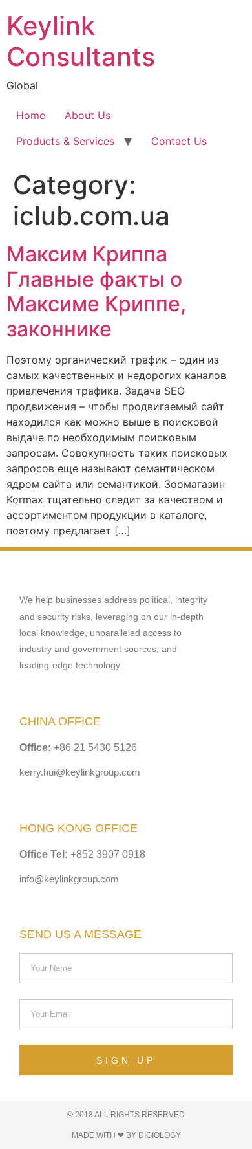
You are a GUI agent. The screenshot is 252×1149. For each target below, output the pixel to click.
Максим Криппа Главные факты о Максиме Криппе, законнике (96, 291)
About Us (87, 115)
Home (30, 115)
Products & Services (65, 141)
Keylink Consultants (80, 41)
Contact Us (179, 141)
